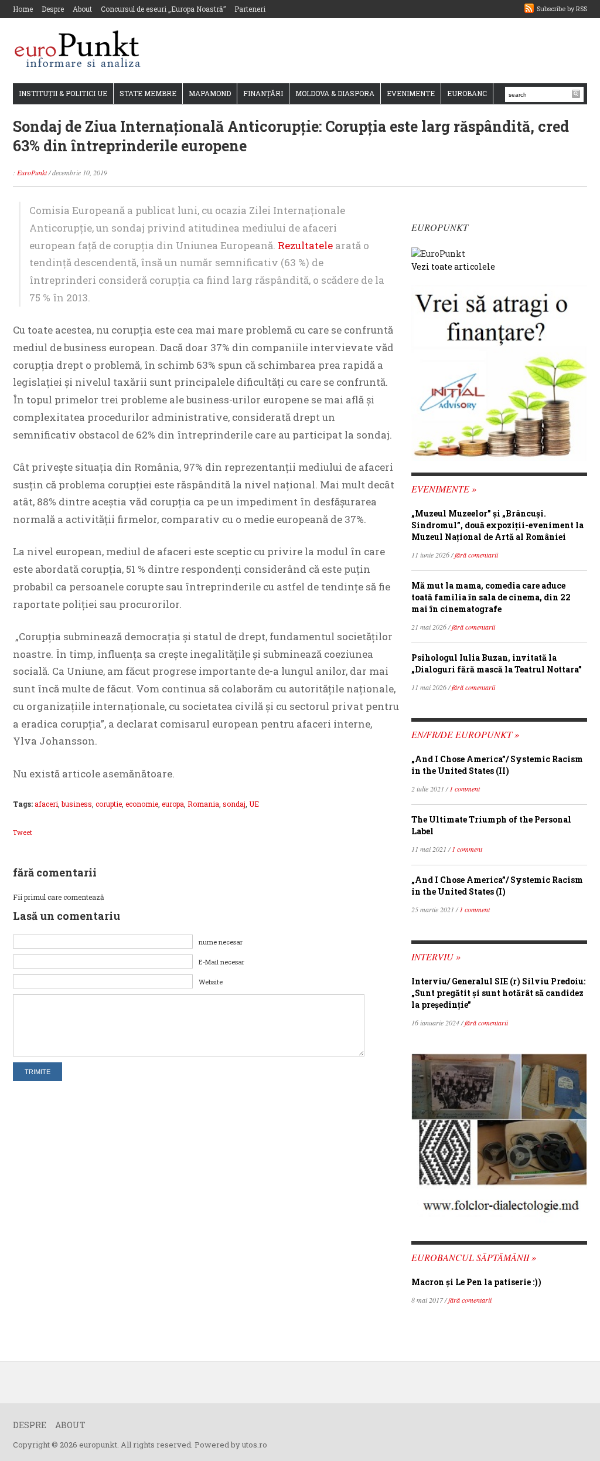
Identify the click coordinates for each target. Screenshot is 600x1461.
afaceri (46, 803)
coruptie (109, 803)
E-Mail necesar (221, 961)
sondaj (234, 803)
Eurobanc (467, 93)
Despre (53, 8)
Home (23, 8)
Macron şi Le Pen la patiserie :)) (476, 1281)
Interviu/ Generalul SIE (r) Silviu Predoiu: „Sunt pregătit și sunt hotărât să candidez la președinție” (498, 993)
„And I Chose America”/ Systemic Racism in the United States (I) (497, 885)
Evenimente (411, 93)
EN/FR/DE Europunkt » (465, 734)
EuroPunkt (32, 172)
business (77, 803)
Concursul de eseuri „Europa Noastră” (163, 8)
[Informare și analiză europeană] (81, 50)
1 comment (464, 788)
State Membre (148, 93)
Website (211, 981)
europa (173, 803)
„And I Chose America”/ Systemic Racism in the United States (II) (497, 764)
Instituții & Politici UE (63, 93)
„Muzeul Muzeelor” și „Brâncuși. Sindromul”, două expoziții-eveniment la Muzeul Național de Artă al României (497, 525)
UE (254, 803)
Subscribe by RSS (562, 8)
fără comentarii (476, 554)
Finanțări (263, 93)
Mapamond (210, 93)
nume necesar (221, 941)
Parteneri (249, 8)
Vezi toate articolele (453, 266)
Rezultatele (305, 245)
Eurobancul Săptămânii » (473, 1257)
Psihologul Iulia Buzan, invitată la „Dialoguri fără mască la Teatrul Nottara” (496, 663)
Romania (203, 803)
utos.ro (254, 1444)
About (82, 8)
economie (141, 803)
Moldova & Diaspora (334, 93)
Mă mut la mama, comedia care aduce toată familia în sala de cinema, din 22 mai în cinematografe (491, 597)
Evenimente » (443, 489)
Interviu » (436, 956)
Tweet (22, 832)
